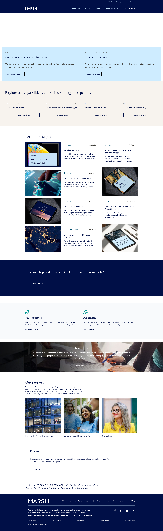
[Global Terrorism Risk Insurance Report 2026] (120, 238)
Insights (98, 8)
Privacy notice (56, 520)
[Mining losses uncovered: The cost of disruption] (120, 181)
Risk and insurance (69, 501)
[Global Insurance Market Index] (43, 183)
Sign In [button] (110, 2)
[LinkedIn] (133, 511)
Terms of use (32, 520)
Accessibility (80, 520)
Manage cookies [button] (130, 520)
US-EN (133, 8)
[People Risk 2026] (43, 154)
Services (87, 8)
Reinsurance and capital (86, 501)
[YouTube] (127, 511)
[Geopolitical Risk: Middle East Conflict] (43, 239)
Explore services (88, 329)
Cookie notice (104, 520)
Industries (76, 8)
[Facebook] (115, 511)
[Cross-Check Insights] (43, 211)
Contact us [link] (133, 2)
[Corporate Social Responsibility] (81, 415)
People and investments (106, 501)
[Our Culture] (119, 415)
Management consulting (126, 501)
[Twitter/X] (121, 511)
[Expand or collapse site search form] (125, 8)
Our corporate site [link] (121, 2)
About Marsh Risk (112, 8)
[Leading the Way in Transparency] (43, 415)
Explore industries (31, 329)
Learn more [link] (36, 283)
